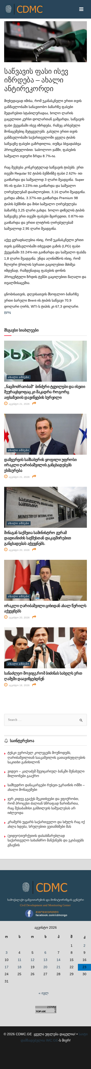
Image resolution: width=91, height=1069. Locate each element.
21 (58, 967)
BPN (7, 313)
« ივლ (44, 993)
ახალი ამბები (18, 377)
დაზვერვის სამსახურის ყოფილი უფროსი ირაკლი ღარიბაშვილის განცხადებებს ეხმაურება (40, 465)
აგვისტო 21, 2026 (19, 404)
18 (19, 967)
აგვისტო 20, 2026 (19, 550)
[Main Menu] (81, 9)
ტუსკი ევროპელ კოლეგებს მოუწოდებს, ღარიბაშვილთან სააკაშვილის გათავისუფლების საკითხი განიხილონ (46, 757)
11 (19, 960)
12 (32, 960)
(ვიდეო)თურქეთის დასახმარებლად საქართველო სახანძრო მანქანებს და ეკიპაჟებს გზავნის (46, 840)
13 (45, 960)
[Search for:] (45, 720)
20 (45, 967)
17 (6, 967)
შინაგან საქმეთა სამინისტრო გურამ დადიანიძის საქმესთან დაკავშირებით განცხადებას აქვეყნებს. (37, 538)
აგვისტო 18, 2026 (19, 685)
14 (58, 960)
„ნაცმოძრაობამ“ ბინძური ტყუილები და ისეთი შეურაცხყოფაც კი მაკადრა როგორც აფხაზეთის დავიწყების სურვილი (44, 392)
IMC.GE (52, 1040)
